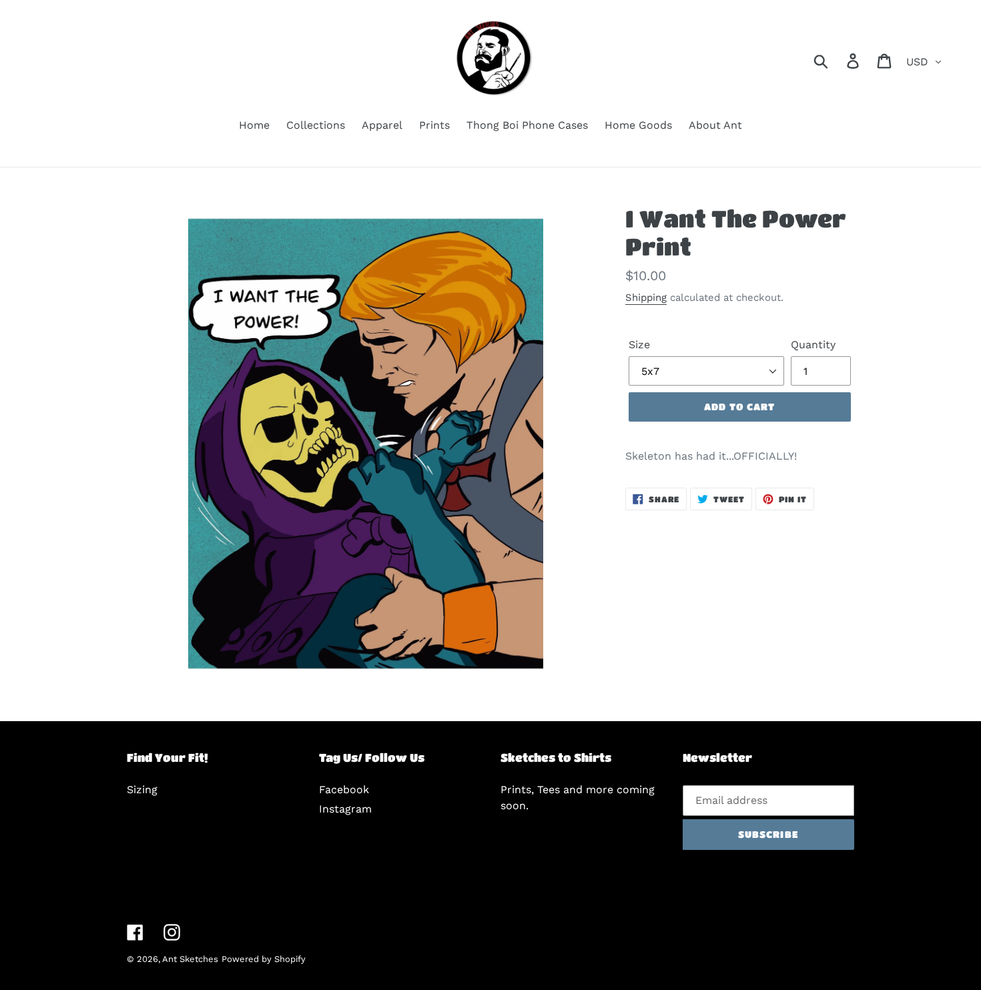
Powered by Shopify (264, 959)
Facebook (344, 789)
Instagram (345, 809)
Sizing (142, 789)
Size (639, 344)
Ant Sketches (190, 959)
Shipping (646, 298)
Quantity (813, 344)
